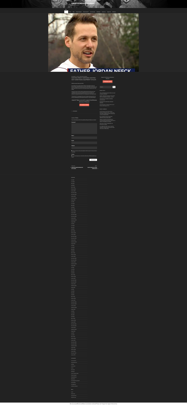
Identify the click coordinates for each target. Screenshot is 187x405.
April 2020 (73, 316)
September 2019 (74, 329)
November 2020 (73, 303)
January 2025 (73, 212)
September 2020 (74, 307)
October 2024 (73, 218)
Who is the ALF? (86, 11)
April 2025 (72, 207)
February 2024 (73, 232)
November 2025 (73, 194)
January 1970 (73, 354)
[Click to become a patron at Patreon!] (84, 106)
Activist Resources (74, 362)
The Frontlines (73, 382)
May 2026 (72, 183)
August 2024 (73, 221)
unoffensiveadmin (83, 76)
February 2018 (73, 349)
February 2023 (73, 254)
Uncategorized (73, 384)
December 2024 (73, 214)
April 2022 (72, 272)
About (70, 11)
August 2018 (73, 347)
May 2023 (72, 249)
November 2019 (73, 325)
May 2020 (72, 314)
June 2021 (72, 291)
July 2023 (72, 245)
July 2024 (72, 223)
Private (72, 154)
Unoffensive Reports (74, 386)
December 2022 (73, 258)
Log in (72, 391)
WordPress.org (73, 397)
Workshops (98, 11)
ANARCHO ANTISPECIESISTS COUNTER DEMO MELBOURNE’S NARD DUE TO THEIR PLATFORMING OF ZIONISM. (107, 120)
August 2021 (73, 287)
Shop (73, 11)
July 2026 (72, 179)
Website (73, 145)
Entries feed (73, 393)
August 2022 (73, 265)
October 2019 (73, 327)
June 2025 (73, 203)
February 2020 (73, 320)
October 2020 (73, 305)
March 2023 (73, 252)
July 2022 (72, 267)
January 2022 (73, 278)
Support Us (109, 11)
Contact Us (104, 11)
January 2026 (73, 190)
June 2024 (73, 225)
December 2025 (73, 192)
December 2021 (73, 280)
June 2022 (72, 269)
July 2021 (72, 289)
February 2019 (73, 338)
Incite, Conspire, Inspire (74, 373)
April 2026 (72, 185)
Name (72, 135)
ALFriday (72, 364)
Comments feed (73, 395)
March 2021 (73, 296)
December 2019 (73, 323)
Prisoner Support (79, 11)
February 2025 (73, 210)
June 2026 (73, 181)
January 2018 (73, 351)
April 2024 (72, 229)
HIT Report (73, 371)
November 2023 (73, 238)
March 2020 (73, 318)
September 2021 (73, 285)
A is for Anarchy (73, 360)
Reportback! (73, 378)
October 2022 (73, 261)
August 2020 (73, 309)
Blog (66, 9)
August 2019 (73, 331)
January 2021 (73, 300)
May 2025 (72, 205)
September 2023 (74, 241)
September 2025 (74, 198)
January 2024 (73, 234)
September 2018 (74, 345)
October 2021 (73, 283)
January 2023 (73, 256)
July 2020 (72, 311)
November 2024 (73, 216)
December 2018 (73, 342)
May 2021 (72, 292)
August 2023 (73, 243)
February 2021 (73, 298)
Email (72, 140)
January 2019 (73, 340)
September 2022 (74, 263)
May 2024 (72, 227)
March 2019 (73, 336)
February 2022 (73, 276)
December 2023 (73, 236)
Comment (73, 122)
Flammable (73, 369)
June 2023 (73, 247)
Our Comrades (92, 11)
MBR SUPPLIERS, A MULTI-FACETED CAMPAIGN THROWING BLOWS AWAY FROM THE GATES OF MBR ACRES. (107, 127)
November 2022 (73, 260)
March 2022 (73, 274)
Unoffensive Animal (83, 3)
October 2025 (73, 196)
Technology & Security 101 (75, 380)
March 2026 (73, 187)
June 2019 (72, 334)
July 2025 (72, 201)
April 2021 (72, 294)
